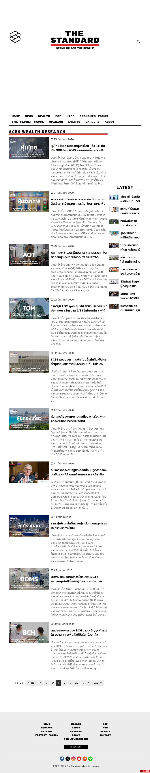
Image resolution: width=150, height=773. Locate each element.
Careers (76, 731)
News (47, 724)
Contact (105, 735)
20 (76, 683)
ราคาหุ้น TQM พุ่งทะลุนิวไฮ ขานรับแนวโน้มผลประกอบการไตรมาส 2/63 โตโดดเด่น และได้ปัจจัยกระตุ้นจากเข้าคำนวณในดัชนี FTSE (79, 308)
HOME (16, 116)
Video (76, 728)
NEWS (29, 116)
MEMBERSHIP (76, 746)
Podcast (46, 728)
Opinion (46, 731)
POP (58, 116)
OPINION (56, 122)
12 (64, 683)
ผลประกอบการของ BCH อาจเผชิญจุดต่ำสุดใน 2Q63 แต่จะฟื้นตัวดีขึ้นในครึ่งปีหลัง (79, 632)
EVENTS (74, 122)
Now (105, 728)
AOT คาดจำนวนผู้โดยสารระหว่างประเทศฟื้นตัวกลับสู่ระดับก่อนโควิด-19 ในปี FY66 (79, 255)
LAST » (98, 683)
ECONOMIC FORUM (94, 116)
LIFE (70, 116)
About (76, 735)
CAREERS (92, 122)
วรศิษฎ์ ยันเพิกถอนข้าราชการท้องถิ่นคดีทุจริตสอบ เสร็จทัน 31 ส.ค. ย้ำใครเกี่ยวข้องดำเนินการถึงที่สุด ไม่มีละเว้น (130, 211)
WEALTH (44, 116)
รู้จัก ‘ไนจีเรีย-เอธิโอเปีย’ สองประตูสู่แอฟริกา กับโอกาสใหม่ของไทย (130, 235)
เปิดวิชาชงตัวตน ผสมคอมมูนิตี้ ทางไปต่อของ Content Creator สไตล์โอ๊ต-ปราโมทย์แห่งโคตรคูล (130, 308)
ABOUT (110, 122)
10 (52, 683)
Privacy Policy (46, 735)
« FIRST (31, 683)
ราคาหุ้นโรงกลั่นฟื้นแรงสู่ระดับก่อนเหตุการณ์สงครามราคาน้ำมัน (79, 525)
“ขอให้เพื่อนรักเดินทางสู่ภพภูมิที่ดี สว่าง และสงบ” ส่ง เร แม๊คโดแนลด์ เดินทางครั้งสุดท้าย (130, 247)
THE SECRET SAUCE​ (28, 122)
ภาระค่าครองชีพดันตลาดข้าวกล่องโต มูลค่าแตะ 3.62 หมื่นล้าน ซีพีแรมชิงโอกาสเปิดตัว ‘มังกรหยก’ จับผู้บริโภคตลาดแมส (130, 271)
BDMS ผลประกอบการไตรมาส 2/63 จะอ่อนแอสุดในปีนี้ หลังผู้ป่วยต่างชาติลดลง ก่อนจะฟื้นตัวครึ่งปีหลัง (76, 579)
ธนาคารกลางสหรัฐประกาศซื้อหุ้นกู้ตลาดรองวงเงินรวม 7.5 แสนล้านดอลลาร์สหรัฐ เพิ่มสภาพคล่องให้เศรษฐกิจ (79, 472)
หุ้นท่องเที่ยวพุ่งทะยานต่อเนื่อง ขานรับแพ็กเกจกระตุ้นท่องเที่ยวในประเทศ (78, 418)
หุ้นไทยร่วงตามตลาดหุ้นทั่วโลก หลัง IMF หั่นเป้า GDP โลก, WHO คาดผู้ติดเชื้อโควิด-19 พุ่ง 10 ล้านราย (78, 148)
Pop (105, 724)
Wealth (76, 724)
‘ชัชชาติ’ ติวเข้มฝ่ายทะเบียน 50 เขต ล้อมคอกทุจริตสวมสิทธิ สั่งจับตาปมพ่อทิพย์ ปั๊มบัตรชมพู (130, 199)
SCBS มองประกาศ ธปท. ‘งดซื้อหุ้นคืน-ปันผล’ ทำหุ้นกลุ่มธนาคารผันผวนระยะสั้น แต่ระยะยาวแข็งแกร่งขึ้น (79, 361)
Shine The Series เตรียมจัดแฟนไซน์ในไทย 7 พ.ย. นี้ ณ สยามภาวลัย (130, 296)
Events (105, 731)
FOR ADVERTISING (76, 739)
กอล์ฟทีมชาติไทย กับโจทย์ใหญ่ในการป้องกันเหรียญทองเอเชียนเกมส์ (129, 223)
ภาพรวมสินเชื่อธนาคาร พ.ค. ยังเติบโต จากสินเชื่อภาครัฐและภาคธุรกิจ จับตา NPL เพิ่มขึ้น (78, 201)
